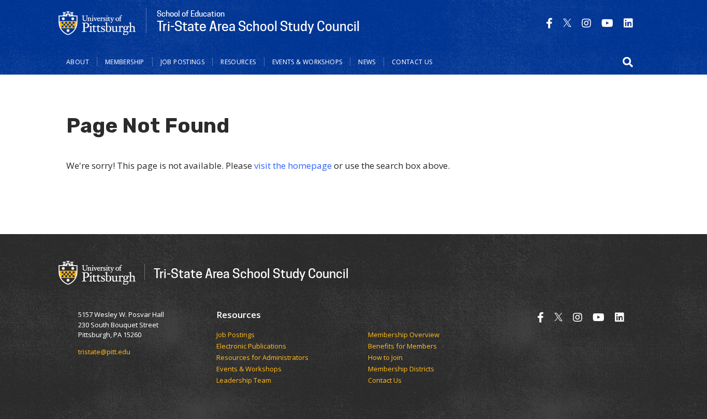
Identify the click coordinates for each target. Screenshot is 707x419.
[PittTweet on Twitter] (567, 23)
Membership (124, 61)
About (77, 61)
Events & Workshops (307, 61)
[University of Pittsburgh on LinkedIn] (628, 23)
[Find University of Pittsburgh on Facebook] (549, 23)
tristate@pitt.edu (104, 351)
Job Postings (182, 61)
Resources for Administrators (262, 358)
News (367, 61)
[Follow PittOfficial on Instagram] (586, 23)
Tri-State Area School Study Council (251, 273)
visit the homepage (293, 165)
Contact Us (412, 61)
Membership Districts (401, 369)
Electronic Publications (251, 346)
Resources (238, 61)
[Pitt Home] (97, 22)
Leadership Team (243, 381)
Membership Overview (403, 335)
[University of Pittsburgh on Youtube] (607, 23)
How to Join (385, 358)
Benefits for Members (402, 346)
